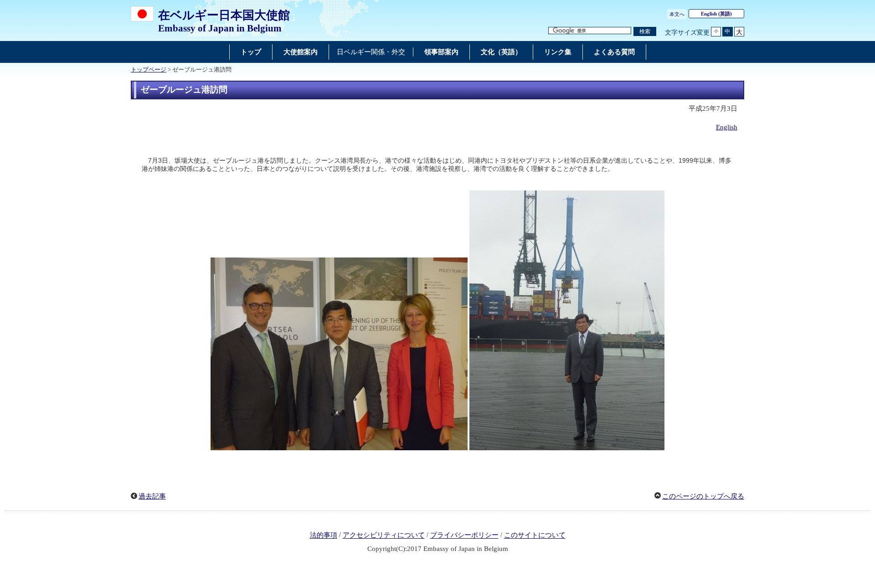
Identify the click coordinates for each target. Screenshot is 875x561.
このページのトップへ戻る (703, 496)
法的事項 (323, 535)
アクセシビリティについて (384, 535)
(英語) (716, 13)
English (726, 127)
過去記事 (152, 496)
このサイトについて (535, 535)
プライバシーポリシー (464, 535)
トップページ (148, 70)
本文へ (677, 14)
